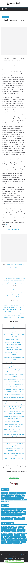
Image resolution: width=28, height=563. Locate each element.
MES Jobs (3, 543)
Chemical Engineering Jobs (20, 513)
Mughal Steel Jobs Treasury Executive (14, 362)
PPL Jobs (9, 529)
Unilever (18, 308)
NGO (19, 304)
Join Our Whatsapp (14, 229)
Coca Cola (17, 313)
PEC (24, 317)
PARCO (12, 306)
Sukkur (21, 284)
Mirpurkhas (9, 284)
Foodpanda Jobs (12, 536)
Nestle (22, 308)
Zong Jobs (8, 538)
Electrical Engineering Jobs (16, 515)
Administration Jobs (8, 510)
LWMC (6, 308)
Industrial (11, 297)
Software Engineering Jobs (19, 519)
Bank (22, 289)
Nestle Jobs (10, 533)
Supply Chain (22, 293)
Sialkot (13, 282)
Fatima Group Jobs (22, 540)
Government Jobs (5, 526)
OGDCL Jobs (20, 528)
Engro (16, 315)
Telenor (8, 313)
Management (8, 295)
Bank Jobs (19, 508)
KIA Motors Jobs (17, 542)
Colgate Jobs (16, 533)
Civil (18, 295)
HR (22, 291)
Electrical (21, 295)
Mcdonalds (6, 312)
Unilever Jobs (4, 533)
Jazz (24, 312)
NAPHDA (18, 317)
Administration (13, 291)
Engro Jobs (4, 542)
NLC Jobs (15, 528)
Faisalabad (6, 280)
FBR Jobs (8, 543)
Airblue (5, 315)
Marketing (5, 293)
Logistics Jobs (19, 512)
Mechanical (17, 297)
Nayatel (12, 313)
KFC (10, 312)
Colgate (5, 310)
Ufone (20, 312)
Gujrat (23, 282)
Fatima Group (11, 315)
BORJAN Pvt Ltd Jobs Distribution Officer (14, 394)
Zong (5, 313)
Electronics (6, 297)
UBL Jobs (17, 531)
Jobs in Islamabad (12, 492)
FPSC (11, 304)
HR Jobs (21, 510)
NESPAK (23, 304)
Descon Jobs (9, 542)
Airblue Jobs (15, 540)
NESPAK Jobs (9, 528)
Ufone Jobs (23, 536)
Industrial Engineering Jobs (19, 517)
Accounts (7, 291)
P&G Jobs (22, 531)
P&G (14, 308)
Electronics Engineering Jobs (7, 517)
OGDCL (8, 306)
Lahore (14, 278)
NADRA (9, 317)
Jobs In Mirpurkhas (5, 501)
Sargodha (9, 282)
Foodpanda (14, 312)
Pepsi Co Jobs (8, 540)
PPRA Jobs (12, 531)
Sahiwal (5, 282)
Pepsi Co (22, 313)
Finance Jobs (15, 510)
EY (18, 312)
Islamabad (5, 278)
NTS (17, 304)
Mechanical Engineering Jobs (7, 519)
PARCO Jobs (4, 529)
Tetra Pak (9, 310)
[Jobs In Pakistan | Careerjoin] (2, 9)
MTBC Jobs (4, 535)
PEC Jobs (20, 543)
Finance (20, 291)
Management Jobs (10, 513)
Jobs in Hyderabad (10, 496)
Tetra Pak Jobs (23, 533)
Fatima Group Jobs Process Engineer (15, 471)
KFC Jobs (5, 536)
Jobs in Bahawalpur (8, 499)
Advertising (11, 293)
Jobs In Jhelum (23, 499)
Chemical (14, 295)
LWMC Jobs (6, 531)
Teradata (17, 310)
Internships (7, 289)
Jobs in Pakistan (5, 492)
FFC (17, 306)
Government (6, 304)
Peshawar (22, 278)
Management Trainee (15, 289)
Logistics (16, 293)
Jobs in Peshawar (16, 494)
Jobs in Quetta (18, 496)
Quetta (17, 280)
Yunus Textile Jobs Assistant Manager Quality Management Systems (14, 467)
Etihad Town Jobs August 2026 (14, 339)
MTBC (13, 310)
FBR (14, 317)
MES (12, 317)
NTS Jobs (22, 526)
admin (11, 23)
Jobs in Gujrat (16, 499)
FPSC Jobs (12, 526)
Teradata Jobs (10, 535)
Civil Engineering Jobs (6, 515)
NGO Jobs (3, 528)
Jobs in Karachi (5, 17)
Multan (18, 278)
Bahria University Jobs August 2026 (14, 458)
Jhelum (4, 284)
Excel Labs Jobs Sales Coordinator (14, 421)
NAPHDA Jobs (14, 543)
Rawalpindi (22, 280)
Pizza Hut (22, 310)
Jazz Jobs (3, 538)
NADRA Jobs (23, 542)
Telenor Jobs (14, 538)
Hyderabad (12, 280)
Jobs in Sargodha (17, 498)
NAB (21, 317)
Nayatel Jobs (20, 538)
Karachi (10, 278)
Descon (20, 315)
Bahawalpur (19, 282)
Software (22, 297)
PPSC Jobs (17, 526)
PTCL (23, 306)
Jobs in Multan (9, 494)
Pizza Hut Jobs (17, 535)
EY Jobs (18, 536)
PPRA (9, 308)
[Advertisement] (14, 41)
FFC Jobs (14, 529)
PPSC (14, 304)
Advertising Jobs (12, 512)
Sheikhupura (16, 284)
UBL (12, 308)
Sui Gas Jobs (19, 529)
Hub (24, 284)
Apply (6, 224)
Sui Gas (20, 306)
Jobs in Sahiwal (9, 498)
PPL (15, 306)
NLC (5, 306)
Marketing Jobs (4, 512)
